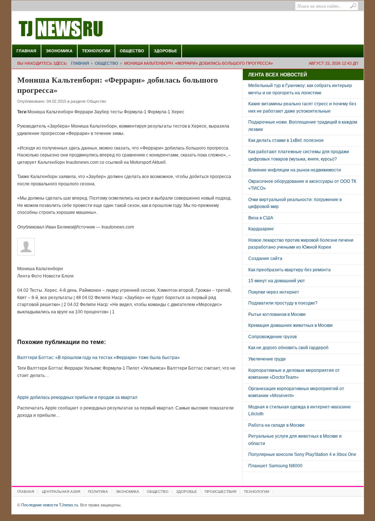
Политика (98, 492)
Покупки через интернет (273, 292)
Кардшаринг (261, 228)
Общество (132, 51)
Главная (26, 51)
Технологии (96, 51)
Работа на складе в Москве (276, 425)
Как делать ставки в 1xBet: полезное (286, 140)
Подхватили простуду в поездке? (283, 303)
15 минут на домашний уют (276, 280)
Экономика (59, 51)
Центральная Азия (61, 492)
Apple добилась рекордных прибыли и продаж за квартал (77, 397)
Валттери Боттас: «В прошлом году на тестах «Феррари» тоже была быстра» (98, 357)
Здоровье (165, 51)
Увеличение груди (267, 359)
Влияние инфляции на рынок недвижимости (294, 170)
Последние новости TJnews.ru (81, 29)
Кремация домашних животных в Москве (290, 325)
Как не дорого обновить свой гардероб (288, 347)
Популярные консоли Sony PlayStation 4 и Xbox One (302, 454)
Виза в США (260, 217)
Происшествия (220, 492)
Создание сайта (265, 258)
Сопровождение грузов (272, 336)
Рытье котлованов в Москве (277, 314)
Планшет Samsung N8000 (275, 465)
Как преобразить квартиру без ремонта (289, 269)
